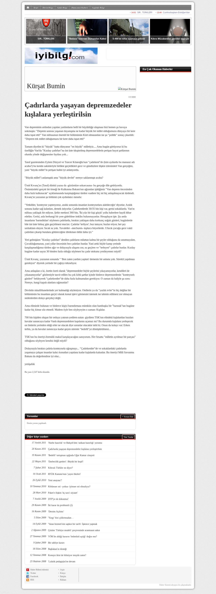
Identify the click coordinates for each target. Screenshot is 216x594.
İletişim (63, 576)
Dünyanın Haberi (79, 7)
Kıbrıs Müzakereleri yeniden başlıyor (170, 38)
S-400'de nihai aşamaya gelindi (129, 38)
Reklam (63, 580)
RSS (32, 580)
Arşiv (35, 7)
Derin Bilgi (48, 7)
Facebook (34, 576)
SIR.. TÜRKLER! (46, 38)
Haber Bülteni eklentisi (39, 570)
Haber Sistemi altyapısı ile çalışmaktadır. (175, 585)
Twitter (33, 573)
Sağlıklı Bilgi (98, 7)
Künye (62, 573)
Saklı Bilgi (62, 7)
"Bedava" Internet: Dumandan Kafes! (87, 38)
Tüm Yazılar (128, 437)
